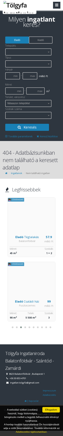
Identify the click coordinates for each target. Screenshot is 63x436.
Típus (8, 57)
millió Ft (49, 241)
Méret (8, 84)
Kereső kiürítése (48, 136)
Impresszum (49, 390)
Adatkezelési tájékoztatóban (31, 431)
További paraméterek (20, 136)
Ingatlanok (16, 173)
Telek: (31, 313)
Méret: (14, 248)
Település (10, 45)
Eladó (17, 40)
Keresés (30, 127)
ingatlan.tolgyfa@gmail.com (24, 382)
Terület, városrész (15, 97)
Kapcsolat (33, 400)
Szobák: (49, 248)
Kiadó (40, 40)
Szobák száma (13, 109)
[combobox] (28, 51)
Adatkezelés (49, 394)
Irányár (9, 69)
